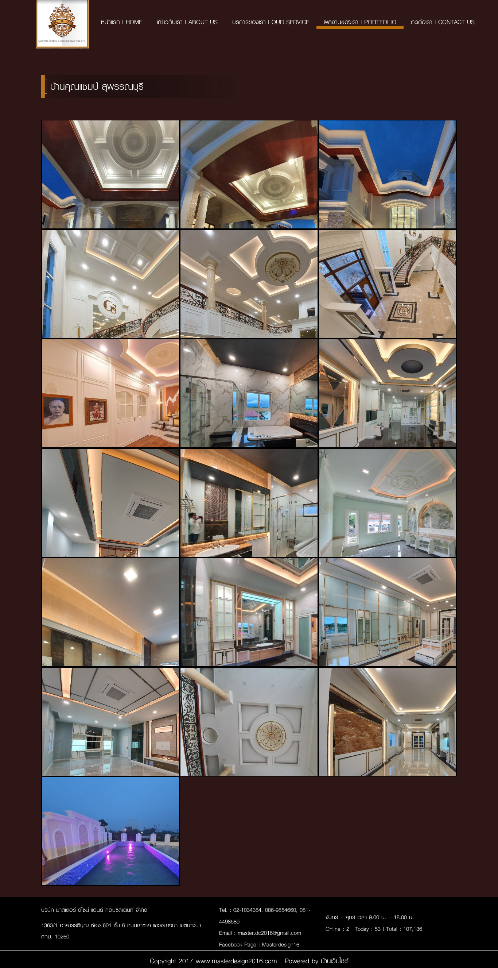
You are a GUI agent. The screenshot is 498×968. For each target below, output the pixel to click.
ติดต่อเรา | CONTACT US (443, 21)
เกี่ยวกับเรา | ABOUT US (187, 21)
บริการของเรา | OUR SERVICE (270, 21)
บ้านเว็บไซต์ (333, 961)
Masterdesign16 (280, 944)
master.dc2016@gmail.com (269, 932)
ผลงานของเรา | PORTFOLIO (360, 21)
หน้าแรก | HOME (121, 21)
